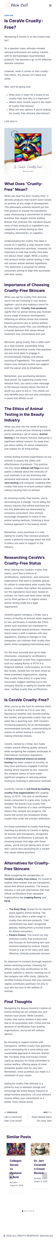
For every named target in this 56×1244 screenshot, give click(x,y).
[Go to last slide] (11, 1175)
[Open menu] (50, 5)
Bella (39, 1178)
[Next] (45, 1175)
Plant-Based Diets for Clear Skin (42, 1116)
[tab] (22, 1211)
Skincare (8, 15)
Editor (15, 1182)
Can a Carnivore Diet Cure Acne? (13, 1116)
